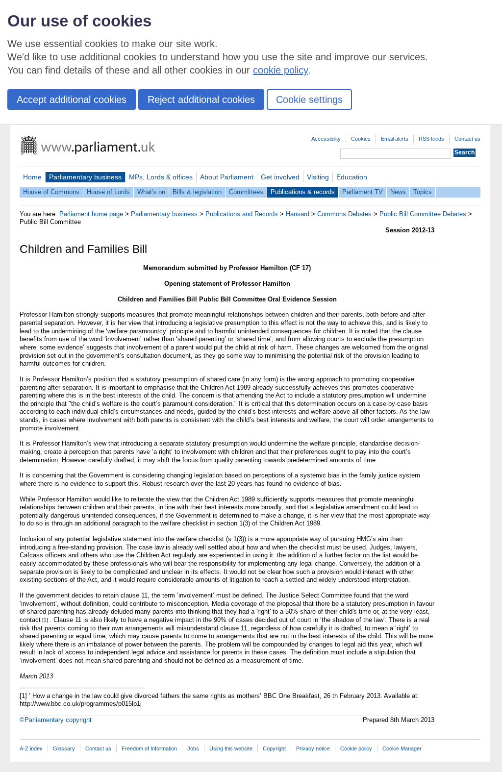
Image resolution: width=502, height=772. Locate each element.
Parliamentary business (85, 177)
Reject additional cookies (201, 99)
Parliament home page (91, 214)
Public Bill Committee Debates (422, 214)
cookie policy (280, 70)
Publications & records (303, 192)
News (398, 192)
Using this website (230, 748)
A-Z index (31, 748)
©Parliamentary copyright (56, 719)
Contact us (467, 139)
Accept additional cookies (71, 99)
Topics (422, 192)
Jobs (193, 748)
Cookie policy (356, 748)
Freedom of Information (149, 748)
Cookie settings (309, 99)
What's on (151, 192)
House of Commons (51, 192)
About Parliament (226, 177)
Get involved (280, 177)
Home (32, 177)
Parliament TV (362, 192)
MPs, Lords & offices (161, 177)
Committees (246, 192)
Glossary (64, 748)
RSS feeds (431, 139)
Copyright (274, 748)
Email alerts (394, 139)
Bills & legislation (197, 192)
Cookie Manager (402, 748)
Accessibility (326, 139)
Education (351, 177)
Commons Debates (344, 214)
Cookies (361, 139)
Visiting (318, 177)
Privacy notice (313, 748)
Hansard (297, 214)
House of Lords (108, 192)
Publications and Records (241, 214)
